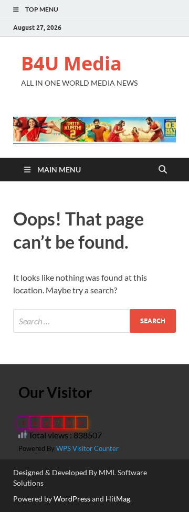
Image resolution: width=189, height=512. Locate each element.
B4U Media (71, 63)
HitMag (118, 498)
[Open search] (163, 170)
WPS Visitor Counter (87, 448)
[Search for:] (94, 321)
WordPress (72, 498)
